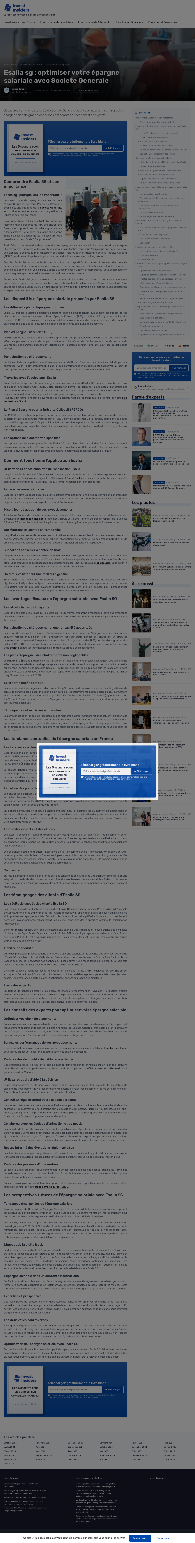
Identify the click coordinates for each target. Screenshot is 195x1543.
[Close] (152, 748)
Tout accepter (140, 1538)
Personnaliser (164, 1538)
